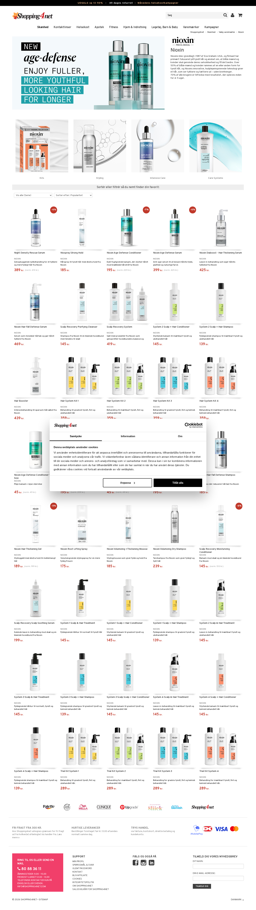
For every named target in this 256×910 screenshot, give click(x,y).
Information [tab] (128, 436)
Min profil (78, 861)
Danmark (236, 899)
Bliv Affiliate (79, 875)
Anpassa (125, 482)
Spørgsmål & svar (83, 865)
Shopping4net (197, 32)
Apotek (99, 27)
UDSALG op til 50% (90, 3)
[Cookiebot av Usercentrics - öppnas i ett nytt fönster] (187, 425)
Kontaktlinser (62, 27)
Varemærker (191, 27)
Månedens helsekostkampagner (158, 3)
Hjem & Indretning (134, 27)
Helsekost (82, 27)
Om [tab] (180, 436)
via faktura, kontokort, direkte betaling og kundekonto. (153, 831)
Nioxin (241, 32)
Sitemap (43, 899)
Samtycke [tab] (76, 436)
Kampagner (211, 27)
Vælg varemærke (227, 32)
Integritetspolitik (83, 882)
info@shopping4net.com (31, 886)
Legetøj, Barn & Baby (165, 27)
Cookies (77, 879)
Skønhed (42, 27)
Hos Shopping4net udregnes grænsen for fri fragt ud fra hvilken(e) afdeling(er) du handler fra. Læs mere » (38, 832)
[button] (240, 15)
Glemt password (82, 868)
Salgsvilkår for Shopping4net (90, 889)
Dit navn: (198, 861)
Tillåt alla (177, 482)
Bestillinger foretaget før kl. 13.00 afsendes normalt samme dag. (95, 831)
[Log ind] (232, 15)
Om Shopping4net (82, 886)
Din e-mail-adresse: (204, 873)
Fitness (113, 27)
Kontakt (77, 872)
